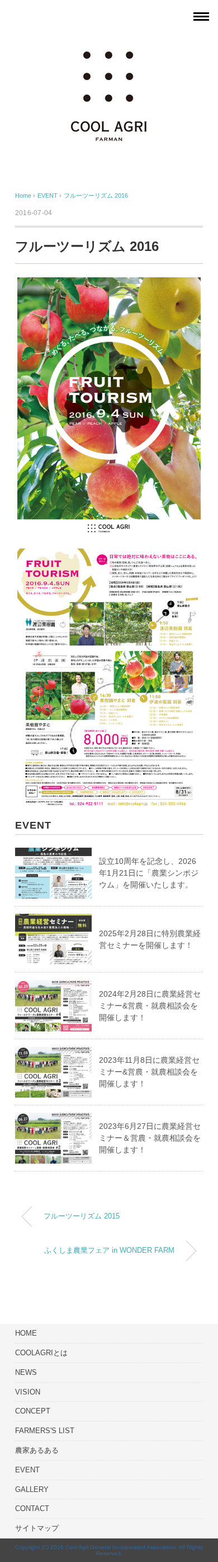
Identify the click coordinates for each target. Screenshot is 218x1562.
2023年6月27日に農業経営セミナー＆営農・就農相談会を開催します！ (150, 1138)
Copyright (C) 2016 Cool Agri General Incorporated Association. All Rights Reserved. (109, 1550)
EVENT (27, 1470)
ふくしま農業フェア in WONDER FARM (109, 1250)
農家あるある (37, 1450)
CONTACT (32, 1508)
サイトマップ (37, 1528)
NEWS (26, 1372)
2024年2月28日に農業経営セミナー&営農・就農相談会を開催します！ (150, 1005)
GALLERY (32, 1489)
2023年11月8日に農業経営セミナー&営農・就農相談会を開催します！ (149, 1072)
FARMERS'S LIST (44, 1430)
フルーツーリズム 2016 (96, 195)
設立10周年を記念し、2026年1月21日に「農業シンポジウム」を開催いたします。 (148, 873)
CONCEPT (32, 1411)
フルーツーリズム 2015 (82, 1216)
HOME (26, 1333)
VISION (27, 1392)
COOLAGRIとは (41, 1353)
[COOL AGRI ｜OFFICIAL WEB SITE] (109, 45)
